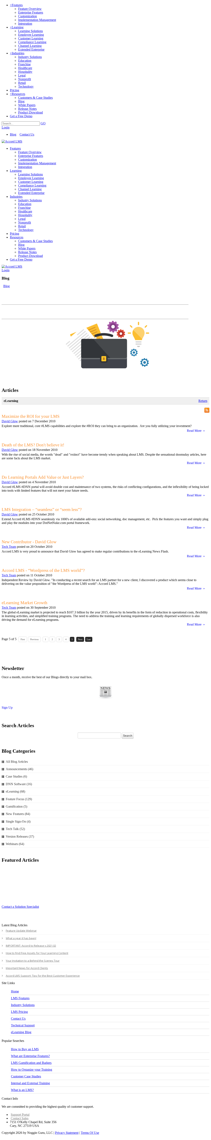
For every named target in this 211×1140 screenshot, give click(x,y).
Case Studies (16, 776)
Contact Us (27, 134)
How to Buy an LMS (25, 1049)
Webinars (15, 844)
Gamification (16, 806)
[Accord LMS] (12, 141)
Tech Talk (15, 829)
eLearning (15, 791)
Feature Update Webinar (21, 930)
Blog (13, 134)
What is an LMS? (22, 1090)
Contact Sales (19, 1118)
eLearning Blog (21, 1032)
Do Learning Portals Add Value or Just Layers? (43, 477)
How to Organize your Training (31, 1069)
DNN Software (19, 784)
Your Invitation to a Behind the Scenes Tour (33, 960)
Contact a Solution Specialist (20, 906)
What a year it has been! (21, 938)
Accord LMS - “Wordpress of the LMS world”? (43, 570)
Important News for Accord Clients (27, 968)
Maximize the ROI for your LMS (31, 416)
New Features (18, 814)
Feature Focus (19, 799)
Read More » (196, 430)
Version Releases (20, 836)
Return (202, 401)
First (23, 639)
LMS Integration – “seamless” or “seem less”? (42, 509)
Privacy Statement (67, 1132)
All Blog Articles (17, 761)
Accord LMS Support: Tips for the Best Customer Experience (43, 975)
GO (43, 123)
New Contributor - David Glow (29, 541)
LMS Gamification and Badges (31, 1063)
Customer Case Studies (26, 1076)
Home (15, 991)
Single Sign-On (18, 821)
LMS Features (20, 998)
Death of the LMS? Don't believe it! (33, 444)
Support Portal (20, 1114)
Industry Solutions (23, 1005)
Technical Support (23, 1025)
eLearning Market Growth (24, 602)
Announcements (19, 769)
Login (5, 127)
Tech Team (9, 546)
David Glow (10, 421)
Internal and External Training (30, 1083)
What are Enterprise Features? (30, 1056)
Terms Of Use (90, 1132)
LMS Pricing (19, 1011)
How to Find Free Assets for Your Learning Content (37, 953)
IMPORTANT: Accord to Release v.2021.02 (31, 945)
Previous (34, 639)
